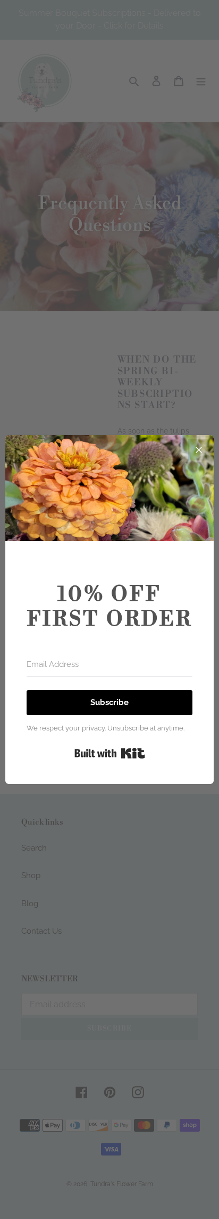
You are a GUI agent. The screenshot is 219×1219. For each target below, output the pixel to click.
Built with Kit (109, 753)
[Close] (198, 449)
